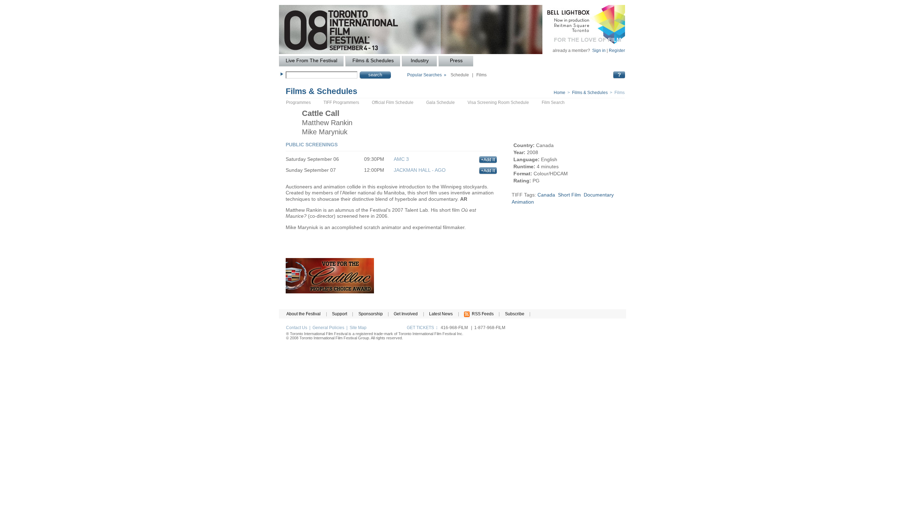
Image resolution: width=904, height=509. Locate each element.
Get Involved (406, 313)
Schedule (460, 75)
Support (339, 313)
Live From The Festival (311, 60)
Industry (420, 60)
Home (559, 92)
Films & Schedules (373, 60)
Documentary (599, 195)
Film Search (553, 102)
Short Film (569, 195)
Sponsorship (370, 313)
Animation (523, 202)
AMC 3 (401, 159)
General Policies (328, 327)
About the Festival (303, 313)
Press (456, 60)
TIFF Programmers (341, 102)
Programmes (298, 102)
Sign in (599, 50)
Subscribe (514, 313)
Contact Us (296, 327)
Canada (546, 195)
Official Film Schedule (393, 102)
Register (617, 50)
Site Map (358, 327)
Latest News (441, 313)
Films (481, 75)
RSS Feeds (482, 313)
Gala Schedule (440, 102)
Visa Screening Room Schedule (498, 102)
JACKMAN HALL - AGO (420, 170)
